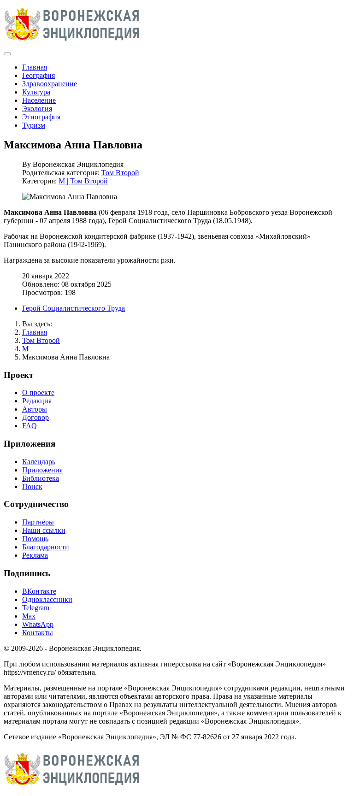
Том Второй (120, 173)
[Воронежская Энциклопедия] (72, 43)
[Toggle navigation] (7, 54)
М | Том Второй (83, 181)
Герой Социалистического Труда (73, 308)
